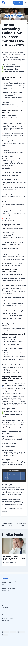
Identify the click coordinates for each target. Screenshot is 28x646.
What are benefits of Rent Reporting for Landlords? (20, 522)
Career (3, 601)
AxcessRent (5, 387)
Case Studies (5, 607)
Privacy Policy (5, 620)
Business (4, 21)
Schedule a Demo (6, 582)
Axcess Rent (6, 49)
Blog (3, 605)
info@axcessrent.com (7, 592)
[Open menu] (25, 3)
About (3, 599)
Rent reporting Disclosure (8, 623)
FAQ (3, 612)
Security (4, 614)
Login (3, 584)
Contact (4, 610)
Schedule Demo (18, 2)
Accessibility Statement (8, 618)
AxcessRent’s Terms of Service (10, 625)
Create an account (7, 445)
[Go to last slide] (4, 551)
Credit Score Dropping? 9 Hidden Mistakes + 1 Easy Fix (7, 522)
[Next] (24, 551)
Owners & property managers (10, 581)
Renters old (5, 597)
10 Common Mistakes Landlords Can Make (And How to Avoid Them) (14, 558)
